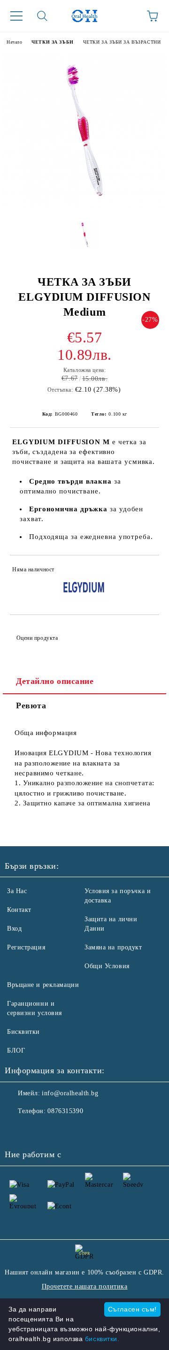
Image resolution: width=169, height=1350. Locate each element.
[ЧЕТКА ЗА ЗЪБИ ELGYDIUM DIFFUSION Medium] (84, 205)
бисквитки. (102, 1338)
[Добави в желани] (146, 570)
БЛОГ (16, 1050)
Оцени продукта (37, 638)
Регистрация (26, 947)
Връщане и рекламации (43, 984)
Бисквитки (23, 1031)
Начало (14, 42)
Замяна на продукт (113, 947)
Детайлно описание (55, 681)
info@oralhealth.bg (70, 1093)
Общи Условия (107, 966)
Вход (14, 928)
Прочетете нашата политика (85, 1286)
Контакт (19, 909)
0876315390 (65, 1111)
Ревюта (31, 705)
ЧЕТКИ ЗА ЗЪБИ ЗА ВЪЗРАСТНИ (122, 42)
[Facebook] (16, 1130)
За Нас (17, 891)
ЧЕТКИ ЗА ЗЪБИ (52, 42)
